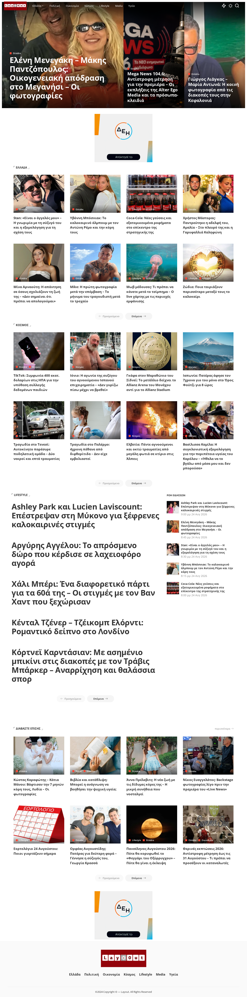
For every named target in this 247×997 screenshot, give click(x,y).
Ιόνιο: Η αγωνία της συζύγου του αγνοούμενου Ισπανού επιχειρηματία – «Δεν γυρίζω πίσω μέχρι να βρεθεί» (94, 382)
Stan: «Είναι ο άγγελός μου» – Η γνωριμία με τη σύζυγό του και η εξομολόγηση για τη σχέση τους (38, 225)
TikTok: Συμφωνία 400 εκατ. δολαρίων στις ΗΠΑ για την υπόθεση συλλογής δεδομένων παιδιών (36, 382)
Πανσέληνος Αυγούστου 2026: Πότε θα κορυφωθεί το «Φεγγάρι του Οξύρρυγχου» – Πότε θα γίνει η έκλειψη (150, 855)
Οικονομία (207, 840)
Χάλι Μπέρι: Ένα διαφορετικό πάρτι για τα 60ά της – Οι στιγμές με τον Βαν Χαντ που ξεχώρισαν (83, 592)
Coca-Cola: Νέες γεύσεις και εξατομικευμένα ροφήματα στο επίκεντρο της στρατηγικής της (149, 225)
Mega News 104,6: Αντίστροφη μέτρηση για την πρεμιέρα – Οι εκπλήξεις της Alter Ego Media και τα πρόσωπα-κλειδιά (152, 87)
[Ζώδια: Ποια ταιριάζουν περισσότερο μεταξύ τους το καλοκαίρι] (208, 263)
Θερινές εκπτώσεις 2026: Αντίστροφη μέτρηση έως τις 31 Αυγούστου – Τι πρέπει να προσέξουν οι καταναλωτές (206, 855)
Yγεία (79, 771)
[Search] (237, 6)
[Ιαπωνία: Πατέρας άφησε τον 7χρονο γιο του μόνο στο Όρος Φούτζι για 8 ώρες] (208, 351)
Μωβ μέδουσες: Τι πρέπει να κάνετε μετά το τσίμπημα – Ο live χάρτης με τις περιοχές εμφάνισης (150, 294)
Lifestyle (136, 209)
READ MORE (105, 104)
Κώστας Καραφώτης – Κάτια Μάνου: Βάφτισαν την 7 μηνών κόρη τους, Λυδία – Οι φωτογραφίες (39, 786)
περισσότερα (222, 728)
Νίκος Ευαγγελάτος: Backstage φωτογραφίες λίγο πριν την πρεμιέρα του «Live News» (208, 784)
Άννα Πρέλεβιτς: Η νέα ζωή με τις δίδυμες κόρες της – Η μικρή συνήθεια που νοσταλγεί (150, 786)
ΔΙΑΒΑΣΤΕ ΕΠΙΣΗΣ (28, 728)
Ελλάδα (17, 53)
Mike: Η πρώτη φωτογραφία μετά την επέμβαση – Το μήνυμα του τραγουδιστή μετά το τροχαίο (95, 294)
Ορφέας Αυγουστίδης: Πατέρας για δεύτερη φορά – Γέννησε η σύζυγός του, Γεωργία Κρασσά (93, 855)
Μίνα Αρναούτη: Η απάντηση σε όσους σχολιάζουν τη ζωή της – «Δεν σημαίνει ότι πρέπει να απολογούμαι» (37, 294)
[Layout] (15, 6)
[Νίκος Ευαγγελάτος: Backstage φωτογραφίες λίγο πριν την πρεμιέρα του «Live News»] (208, 756)
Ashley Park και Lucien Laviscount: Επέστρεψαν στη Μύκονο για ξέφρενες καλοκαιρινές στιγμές (85, 515)
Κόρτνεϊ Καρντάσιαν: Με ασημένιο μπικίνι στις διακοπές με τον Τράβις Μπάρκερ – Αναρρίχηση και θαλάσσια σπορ (83, 665)
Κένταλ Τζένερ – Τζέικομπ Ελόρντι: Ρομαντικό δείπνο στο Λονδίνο (77, 627)
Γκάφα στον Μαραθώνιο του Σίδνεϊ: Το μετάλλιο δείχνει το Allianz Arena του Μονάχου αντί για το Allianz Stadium (151, 382)
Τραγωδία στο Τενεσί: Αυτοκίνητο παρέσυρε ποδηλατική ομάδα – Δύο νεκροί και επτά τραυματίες (37, 451)
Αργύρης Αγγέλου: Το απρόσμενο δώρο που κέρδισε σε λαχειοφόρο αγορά (76, 554)
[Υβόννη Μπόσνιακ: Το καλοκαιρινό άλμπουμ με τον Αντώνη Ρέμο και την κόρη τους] (95, 194)
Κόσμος (36, 367)
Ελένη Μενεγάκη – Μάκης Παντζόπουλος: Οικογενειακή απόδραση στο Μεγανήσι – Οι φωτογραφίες (58, 78)
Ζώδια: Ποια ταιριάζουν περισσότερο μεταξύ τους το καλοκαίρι (206, 291)
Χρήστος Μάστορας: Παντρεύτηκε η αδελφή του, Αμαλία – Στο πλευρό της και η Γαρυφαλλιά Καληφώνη (208, 225)
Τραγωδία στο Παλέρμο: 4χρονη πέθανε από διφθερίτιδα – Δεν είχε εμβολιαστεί (90, 451)
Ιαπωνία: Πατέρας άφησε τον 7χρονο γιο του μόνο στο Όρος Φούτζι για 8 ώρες (208, 380)
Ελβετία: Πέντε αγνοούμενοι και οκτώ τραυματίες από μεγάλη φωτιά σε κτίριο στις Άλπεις (149, 451)
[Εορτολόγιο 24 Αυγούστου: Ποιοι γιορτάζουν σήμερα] (39, 824)
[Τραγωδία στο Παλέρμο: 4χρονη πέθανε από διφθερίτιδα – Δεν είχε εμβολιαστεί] (95, 420)
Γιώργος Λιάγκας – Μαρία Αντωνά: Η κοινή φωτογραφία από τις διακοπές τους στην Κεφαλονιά (213, 89)
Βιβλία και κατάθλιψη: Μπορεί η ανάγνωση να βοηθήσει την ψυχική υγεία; (93, 784)
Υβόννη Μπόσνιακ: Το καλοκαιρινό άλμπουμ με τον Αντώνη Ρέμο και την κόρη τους (94, 225)
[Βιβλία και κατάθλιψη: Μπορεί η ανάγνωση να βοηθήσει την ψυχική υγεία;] (95, 756)
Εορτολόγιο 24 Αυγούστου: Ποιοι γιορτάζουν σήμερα (36, 851)
